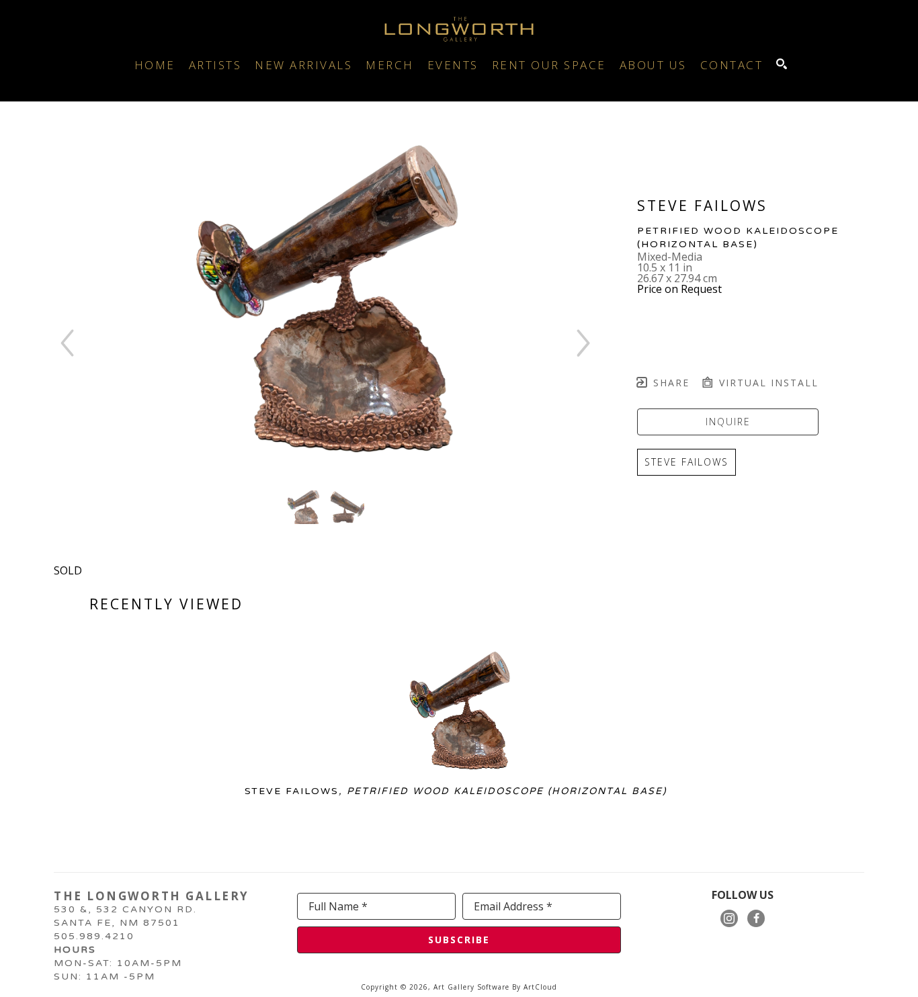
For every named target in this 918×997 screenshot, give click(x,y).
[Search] (781, 63)
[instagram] (729, 918)
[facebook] (756, 918)
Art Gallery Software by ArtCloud (495, 987)
